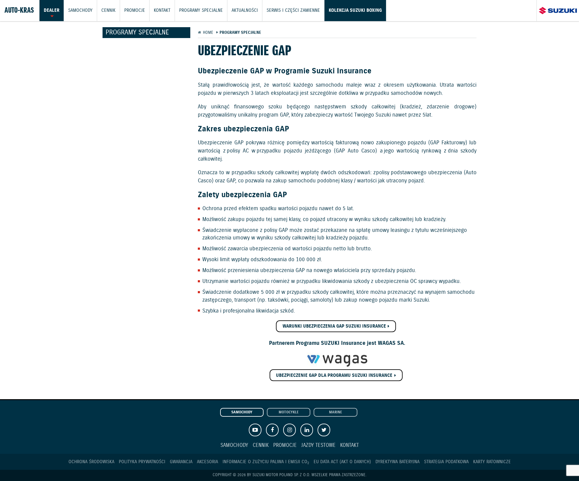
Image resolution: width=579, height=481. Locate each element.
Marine (335, 412)
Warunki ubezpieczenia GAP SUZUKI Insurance (334, 326)
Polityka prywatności (142, 462)
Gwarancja (181, 462)
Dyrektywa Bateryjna (397, 462)
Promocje (134, 11)
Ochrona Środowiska (91, 462)
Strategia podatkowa (446, 462)
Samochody (80, 11)
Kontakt (162, 11)
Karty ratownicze (492, 462)
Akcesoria (207, 462)
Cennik (108, 11)
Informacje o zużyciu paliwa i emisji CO (266, 462)
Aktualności (245, 11)
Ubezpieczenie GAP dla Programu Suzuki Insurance (334, 375)
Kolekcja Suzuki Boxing (355, 11)
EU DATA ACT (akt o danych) (342, 462)
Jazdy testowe (318, 445)
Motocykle (289, 412)
